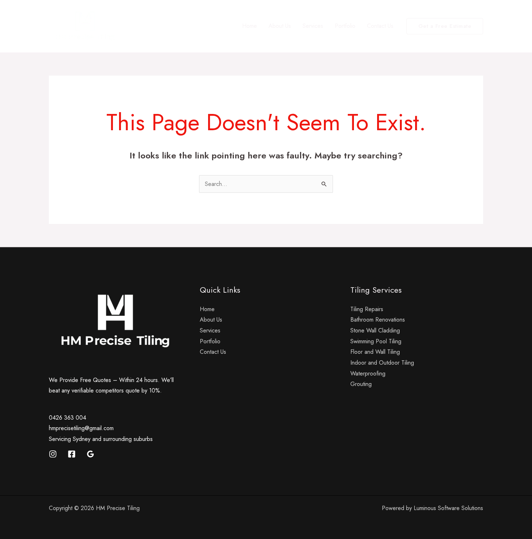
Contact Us (380, 26)
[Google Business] (90, 454)
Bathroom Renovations (377, 319)
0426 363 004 (67, 417)
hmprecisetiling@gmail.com (81, 428)
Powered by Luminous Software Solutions (432, 508)
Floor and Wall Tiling (375, 352)
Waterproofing (367, 373)
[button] (445, 26)
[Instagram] (53, 454)
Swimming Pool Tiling (375, 341)
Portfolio (345, 26)
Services (313, 26)
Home (249, 26)
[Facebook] (72, 454)
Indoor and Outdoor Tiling (382, 362)
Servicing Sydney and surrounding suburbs (101, 439)
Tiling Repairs (366, 309)
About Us (280, 26)
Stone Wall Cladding (375, 330)
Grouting (361, 384)
